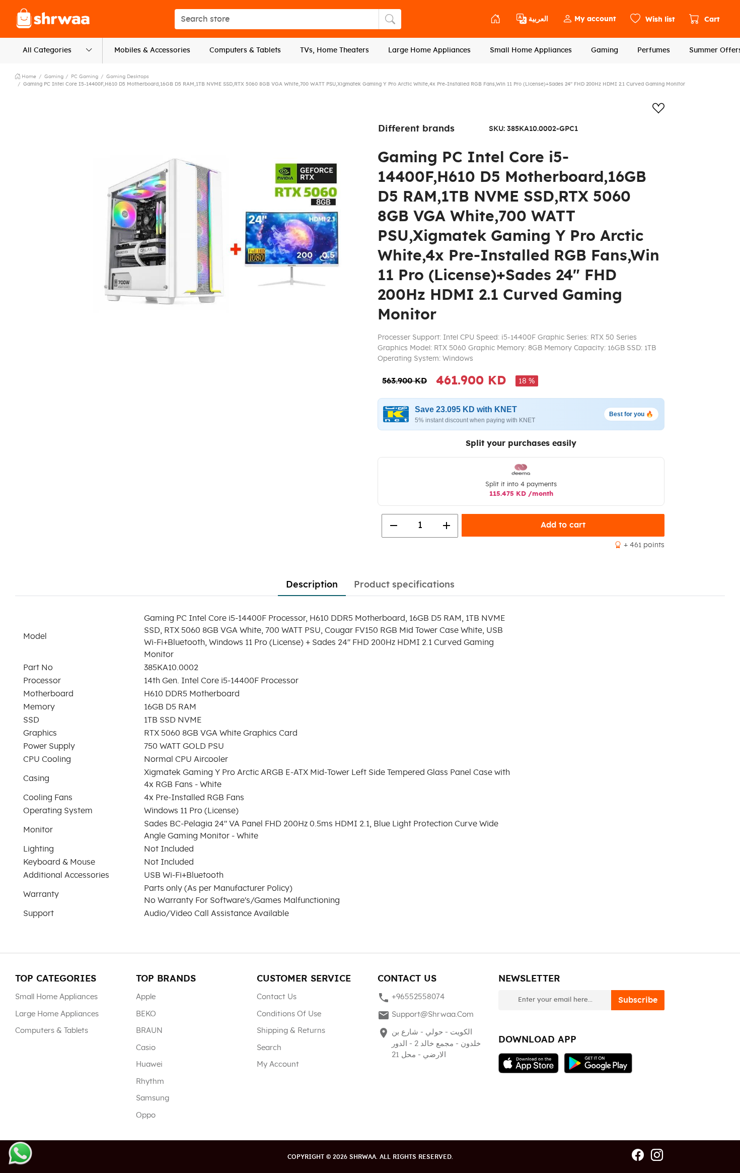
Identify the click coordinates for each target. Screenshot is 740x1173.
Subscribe (637, 1000)
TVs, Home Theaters (334, 50)
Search (269, 1048)
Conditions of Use (289, 1014)
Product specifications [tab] (404, 585)
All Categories (47, 50)
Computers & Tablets (245, 50)
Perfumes (653, 50)
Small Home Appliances (531, 50)
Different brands (416, 129)
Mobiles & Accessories (152, 50)
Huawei (149, 1064)
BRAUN (149, 1030)
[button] (589, 19)
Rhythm (150, 1081)
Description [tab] (312, 585)
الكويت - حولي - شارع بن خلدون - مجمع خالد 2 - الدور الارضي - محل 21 (429, 1043)
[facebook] (637, 1155)
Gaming (604, 50)
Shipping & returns (291, 1030)
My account (278, 1064)
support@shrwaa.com (426, 1015)
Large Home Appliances (429, 50)
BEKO (146, 1014)
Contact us (277, 997)
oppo (146, 1115)
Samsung (152, 1098)
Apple (146, 997)
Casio (146, 1048)
